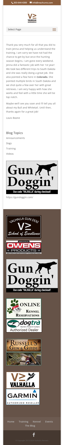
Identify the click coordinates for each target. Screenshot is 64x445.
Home (10, 421)
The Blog (30, 425)
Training (11, 148)
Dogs (9, 143)
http (8, 197)
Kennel (37, 421)
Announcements (15, 138)
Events (49, 421)
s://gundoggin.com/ (22, 197)
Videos (10, 153)
